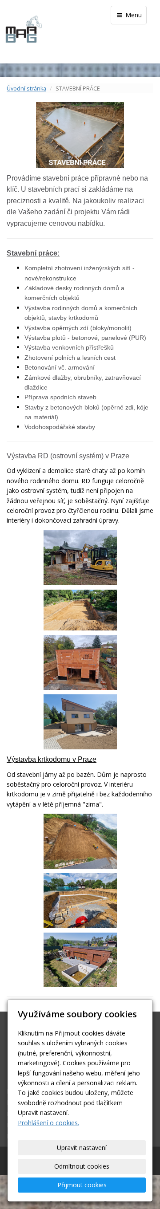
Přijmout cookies (82, 1185)
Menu (133, 15)
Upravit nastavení (82, 1147)
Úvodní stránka (26, 88)
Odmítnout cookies (81, 1166)
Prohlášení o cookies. (48, 1122)
